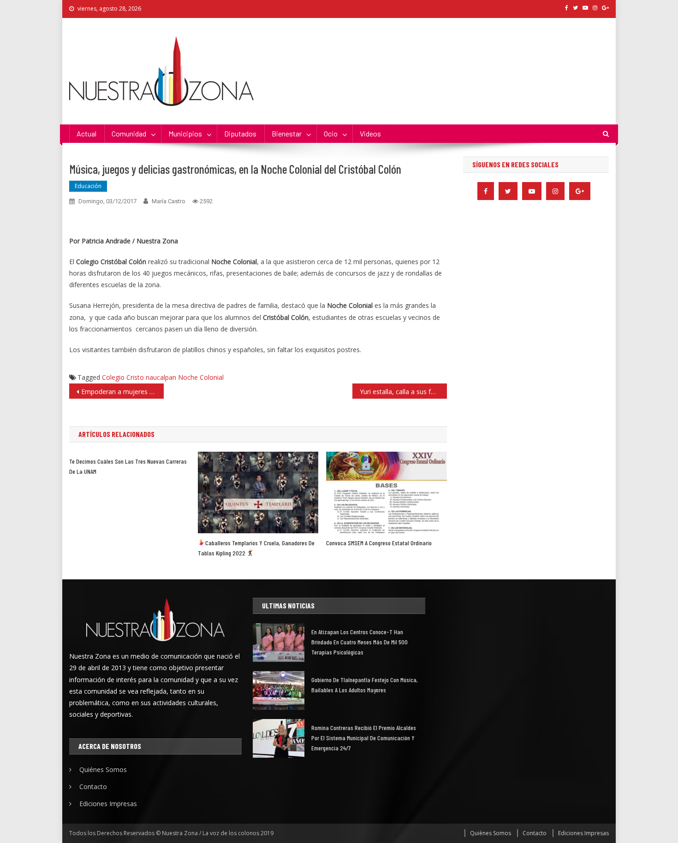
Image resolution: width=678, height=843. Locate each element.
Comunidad (129, 133)
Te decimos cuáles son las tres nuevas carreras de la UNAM (128, 466)
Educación (88, 186)
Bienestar (287, 133)
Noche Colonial (201, 377)
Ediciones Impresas (108, 803)
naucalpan (161, 377)
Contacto (93, 786)
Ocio (331, 133)
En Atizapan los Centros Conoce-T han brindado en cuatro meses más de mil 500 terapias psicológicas (359, 642)
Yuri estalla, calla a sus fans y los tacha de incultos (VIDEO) (403, 391)
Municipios (185, 133)
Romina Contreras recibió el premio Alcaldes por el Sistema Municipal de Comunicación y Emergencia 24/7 (363, 738)
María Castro (168, 201)
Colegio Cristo (123, 377)
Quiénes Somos (103, 769)
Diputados (240, 133)
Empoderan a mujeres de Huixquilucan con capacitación (122, 391)
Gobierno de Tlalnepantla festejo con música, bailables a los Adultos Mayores (364, 685)
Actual (86, 133)
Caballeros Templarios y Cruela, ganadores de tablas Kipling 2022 (256, 548)
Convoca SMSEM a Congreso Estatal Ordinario (379, 543)
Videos (370, 133)
